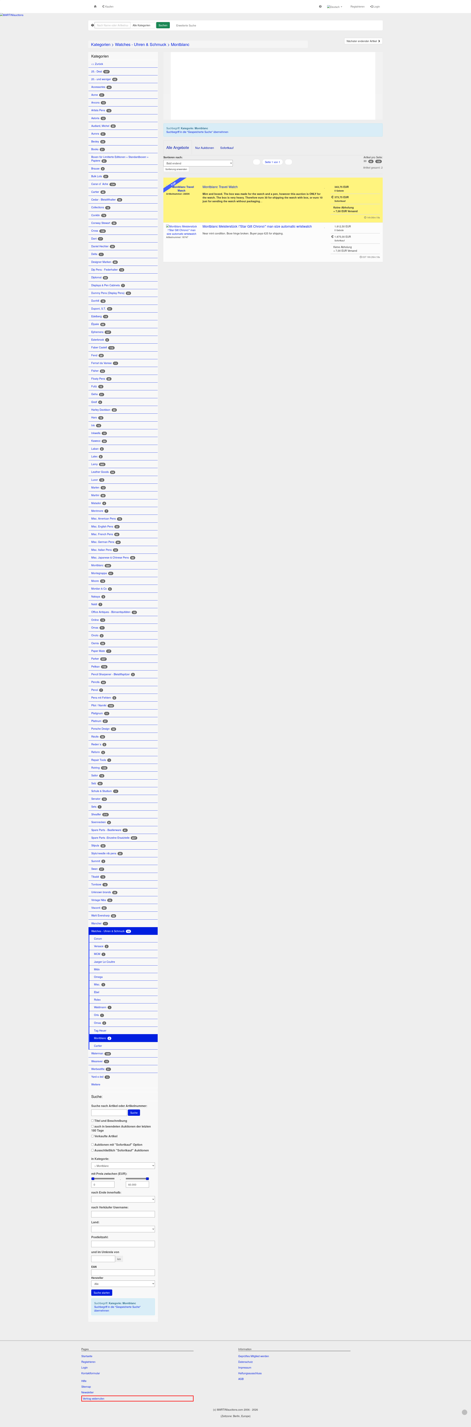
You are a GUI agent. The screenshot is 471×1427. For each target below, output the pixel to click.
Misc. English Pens (104, 526)
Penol (96, 690)
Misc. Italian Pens (104, 550)
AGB (241, 1379)
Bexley (97, 141)
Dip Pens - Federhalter (107, 270)
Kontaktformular (90, 1373)
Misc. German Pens (105, 542)
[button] (334, 6)
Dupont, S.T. (101, 309)
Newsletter (87, 1392)
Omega (98, 977)
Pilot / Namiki (102, 705)
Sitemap (86, 1386)
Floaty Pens (100, 379)
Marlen (98, 487)
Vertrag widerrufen (93, 1398)
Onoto (96, 635)
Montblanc (180, 44)
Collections (100, 207)
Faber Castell (102, 347)
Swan (97, 869)
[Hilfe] (320, 6)
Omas (97, 627)
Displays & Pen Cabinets (107, 285)
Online (97, 620)
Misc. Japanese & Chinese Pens (112, 557)
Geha (97, 394)
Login (376, 6)
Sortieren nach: (173, 157)
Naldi (96, 604)
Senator (98, 799)
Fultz (96, 386)
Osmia (97, 643)
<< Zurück (97, 64)
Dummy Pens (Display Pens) (110, 293)
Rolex (97, 999)
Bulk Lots (99, 176)
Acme (97, 95)
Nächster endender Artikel (362, 41)
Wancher (99, 923)
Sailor (97, 775)
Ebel (96, 992)
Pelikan (98, 666)
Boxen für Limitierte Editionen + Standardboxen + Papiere (119, 159)
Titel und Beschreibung (110, 1121)
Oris (98, 1015)
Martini (97, 495)
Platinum (99, 721)
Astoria (98, 118)
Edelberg (99, 316)
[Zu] (324, 187)
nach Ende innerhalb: (106, 1192)
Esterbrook (99, 340)
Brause (97, 168)
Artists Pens (100, 110)
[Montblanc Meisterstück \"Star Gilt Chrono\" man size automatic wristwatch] (181, 230)
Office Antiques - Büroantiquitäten (113, 612)
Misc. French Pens (104, 534)
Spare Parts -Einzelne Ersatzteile (113, 838)
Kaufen (109, 6)
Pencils (98, 682)
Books (97, 149)
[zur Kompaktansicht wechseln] (277, 169)
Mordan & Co (101, 589)
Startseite (86, 1356)
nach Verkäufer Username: (109, 1207)
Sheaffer (99, 814)
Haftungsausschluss (250, 1373)
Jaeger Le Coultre (104, 962)
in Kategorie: (100, 1159)
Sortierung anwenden (176, 169)
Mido (97, 969)
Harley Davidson (103, 410)
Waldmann (102, 1007)
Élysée (97, 324)
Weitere (96, 1084)
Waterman (100, 1053)
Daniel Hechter (102, 246)
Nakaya (97, 596)
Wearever (99, 1061)
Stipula (97, 845)
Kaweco (98, 441)
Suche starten (102, 1292)
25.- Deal (99, 71)
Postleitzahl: (99, 1237)
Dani (96, 238)
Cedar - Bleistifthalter (106, 199)
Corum (98, 938)
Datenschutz (245, 1362)
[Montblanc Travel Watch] (181, 188)
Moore (97, 581)
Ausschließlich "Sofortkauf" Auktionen (121, 1150)
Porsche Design (103, 729)
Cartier (97, 192)
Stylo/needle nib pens (106, 853)
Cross (98, 231)
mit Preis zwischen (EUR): (109, 1174)
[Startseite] (95, 6)
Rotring (98, 768)
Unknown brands (103, 892)
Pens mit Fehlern (103, 698)
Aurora (97, 133)
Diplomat (99, 277)
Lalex (96, 456)
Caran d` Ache (103, 184)
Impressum (244, 1367)
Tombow (98, 884)
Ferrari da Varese (104, 363)
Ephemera (100, 332)
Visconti (98, 908)
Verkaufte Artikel (105, 1136)
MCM (99, 954)
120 (378, 161)
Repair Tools (100, 760)
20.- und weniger (103, 79)
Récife (97, 737)
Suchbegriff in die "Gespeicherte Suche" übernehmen (117, 1308)
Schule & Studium (104, 791)
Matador (98, 503)
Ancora (98, 102)
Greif (96, 402)
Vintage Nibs (101, 900)
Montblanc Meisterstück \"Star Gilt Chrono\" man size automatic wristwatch (257, 226)
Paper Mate (100, 651)
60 (371, 161)
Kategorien (100, 44)
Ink (95, 425)
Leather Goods (102, 472)
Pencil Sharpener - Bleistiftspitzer (112, 674)
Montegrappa (101, 573)
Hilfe (83, 1381)
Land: (95, 1222)
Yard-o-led (100, 1077)
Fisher (97, 371)
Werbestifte (100, 1069)
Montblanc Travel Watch (220, 186)
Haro (96, 417)
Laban (96, 449)
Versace (100, 946)
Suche (134, 1112)
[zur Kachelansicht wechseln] (273, 169)
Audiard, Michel (102, 126)
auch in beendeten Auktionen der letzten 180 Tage (121, 1128)
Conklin (98, 215)
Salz (96, 783)
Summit (97, 861)
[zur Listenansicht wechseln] (268, 169)
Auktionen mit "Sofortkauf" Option (118, 1145)
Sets (95, 807)
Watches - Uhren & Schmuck (140, 44)
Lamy (97, 464)
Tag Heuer (100, 1030)
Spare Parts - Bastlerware (108, 830)
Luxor (97, 480)
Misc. (99, 984)
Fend (96, 355)
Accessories (100, 87)
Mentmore (99, 511)
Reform (97, 752)
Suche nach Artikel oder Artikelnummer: (119, 1106)
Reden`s (98, 744)
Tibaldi (97, 877)
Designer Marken (103, 262)
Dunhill (97, 301)
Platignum (99, 713)
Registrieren (357, 6)
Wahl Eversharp (103, 915)
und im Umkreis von (105, 1252)
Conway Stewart (103, 223)
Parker (98, 659)
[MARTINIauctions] (11, 15)
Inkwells (98, 433)
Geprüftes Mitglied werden (253, 1356)
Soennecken (100, 822)
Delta (96, 254)
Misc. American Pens (106, 518)
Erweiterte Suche (186, 25)
